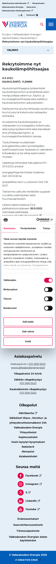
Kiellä (28, 341)
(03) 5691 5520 (28, 383)
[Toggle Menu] (51, 24)
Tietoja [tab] (46, 228)
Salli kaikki (28, 321)
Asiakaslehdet (28, 456)
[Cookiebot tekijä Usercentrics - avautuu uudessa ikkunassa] (40, 220)
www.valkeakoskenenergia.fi (28, 367)
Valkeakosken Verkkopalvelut (16, 11)
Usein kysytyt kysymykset (28, 442)
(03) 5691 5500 (37, 364)
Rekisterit (28, 446)
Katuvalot (31, 7)
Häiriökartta (26, 413)
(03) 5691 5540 (28, 392)
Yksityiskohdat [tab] (28, 228)
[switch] (48, 289)
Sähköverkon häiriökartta (14, 3)
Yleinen (27, 81)
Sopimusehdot (28, 437)
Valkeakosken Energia (12, 7)
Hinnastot (28, 451)
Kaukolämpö (11, 81)
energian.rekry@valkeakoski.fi (20, 215)
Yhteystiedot (38, 3)
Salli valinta (28, 331)
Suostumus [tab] (10, 228)
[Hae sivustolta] (14, 24)
